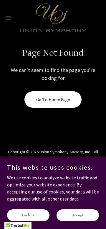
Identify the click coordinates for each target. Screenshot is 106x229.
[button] (10, 18)
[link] (53, 17)
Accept (77, 215)
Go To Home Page (53, 99)
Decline (28, 215)
